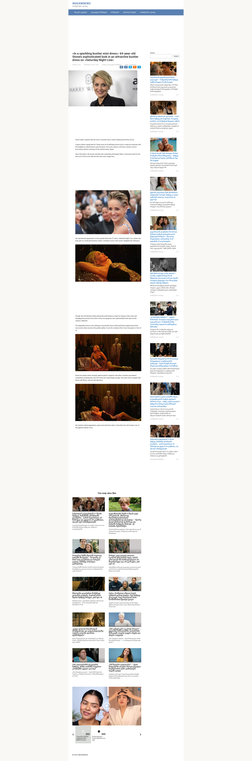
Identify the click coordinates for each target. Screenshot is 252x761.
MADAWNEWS (81, 3)
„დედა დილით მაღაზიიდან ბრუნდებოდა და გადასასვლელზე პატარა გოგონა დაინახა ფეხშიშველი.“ (87, 632)
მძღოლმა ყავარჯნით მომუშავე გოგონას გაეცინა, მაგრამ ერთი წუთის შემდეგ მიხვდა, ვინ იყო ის (87, 595)
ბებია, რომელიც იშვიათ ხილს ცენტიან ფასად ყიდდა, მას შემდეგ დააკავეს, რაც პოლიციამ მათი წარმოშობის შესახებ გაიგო (124, 596)
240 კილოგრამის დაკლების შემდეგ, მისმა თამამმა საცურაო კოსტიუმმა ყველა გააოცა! (86, 666)
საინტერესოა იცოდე (147, 12)
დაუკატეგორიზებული (99, 12)
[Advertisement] (126, 32)
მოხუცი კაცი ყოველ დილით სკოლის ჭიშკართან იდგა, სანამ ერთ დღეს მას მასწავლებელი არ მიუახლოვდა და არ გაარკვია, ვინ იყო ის (124, 559)
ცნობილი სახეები (129, 12)
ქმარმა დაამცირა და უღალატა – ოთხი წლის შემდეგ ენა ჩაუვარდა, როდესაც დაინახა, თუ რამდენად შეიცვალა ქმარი (165, 118)
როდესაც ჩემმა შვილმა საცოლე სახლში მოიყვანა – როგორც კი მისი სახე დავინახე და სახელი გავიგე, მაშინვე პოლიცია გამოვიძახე (87, 559)
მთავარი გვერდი (80, 12)
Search (152, 53)
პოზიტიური (115, 12)
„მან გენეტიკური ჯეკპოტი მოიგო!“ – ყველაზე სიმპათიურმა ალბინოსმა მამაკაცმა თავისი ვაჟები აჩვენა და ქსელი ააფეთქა (125, 632)
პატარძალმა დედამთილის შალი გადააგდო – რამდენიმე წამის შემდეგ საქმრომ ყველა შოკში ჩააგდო (164, 79)
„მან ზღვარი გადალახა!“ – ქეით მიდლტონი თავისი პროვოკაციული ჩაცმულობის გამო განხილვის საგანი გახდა (125, 667)
